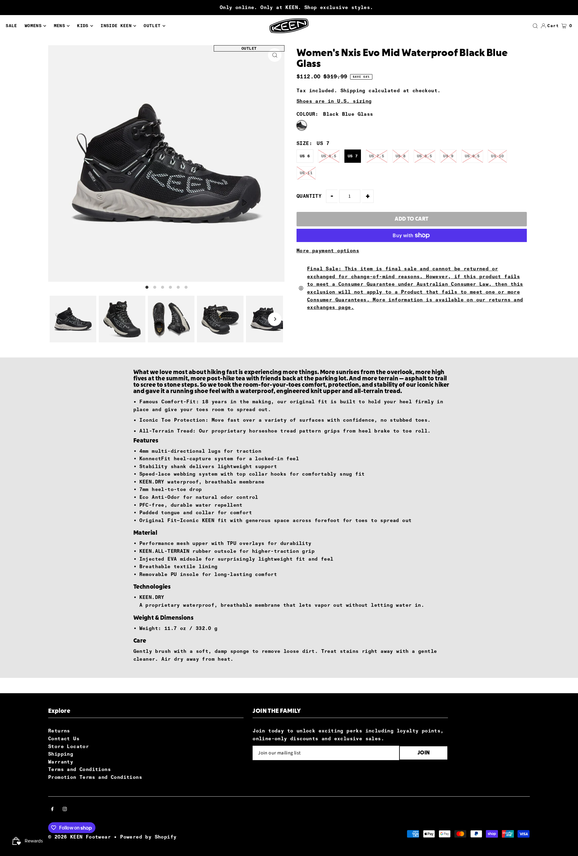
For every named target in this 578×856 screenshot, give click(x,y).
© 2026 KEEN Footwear (79, 837)
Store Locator (68, 746)
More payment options (328, 250)
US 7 (353, 156)
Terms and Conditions (79, 769)
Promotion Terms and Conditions (95, 777)
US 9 (448, 156)
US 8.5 (424, 156)
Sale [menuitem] (11, 25)
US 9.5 (472, 156)
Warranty (60, 762)
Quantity (309, 196)
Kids (82, 25)
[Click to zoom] (274, 55)
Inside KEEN (116, 25)
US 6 (305, 156)
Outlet (152, 25)
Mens (59, 25)
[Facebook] (52, 810)
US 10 (497, 156)
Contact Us (63, 738)
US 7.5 (376, 156)
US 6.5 (328, 156)
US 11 (306, 173)
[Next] (274, 319)
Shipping (352, 90)
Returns (59, 731)
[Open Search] (535, 26)
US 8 (401, 156)
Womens (33, 25)
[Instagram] (65, 810)
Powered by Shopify (148, 837)
